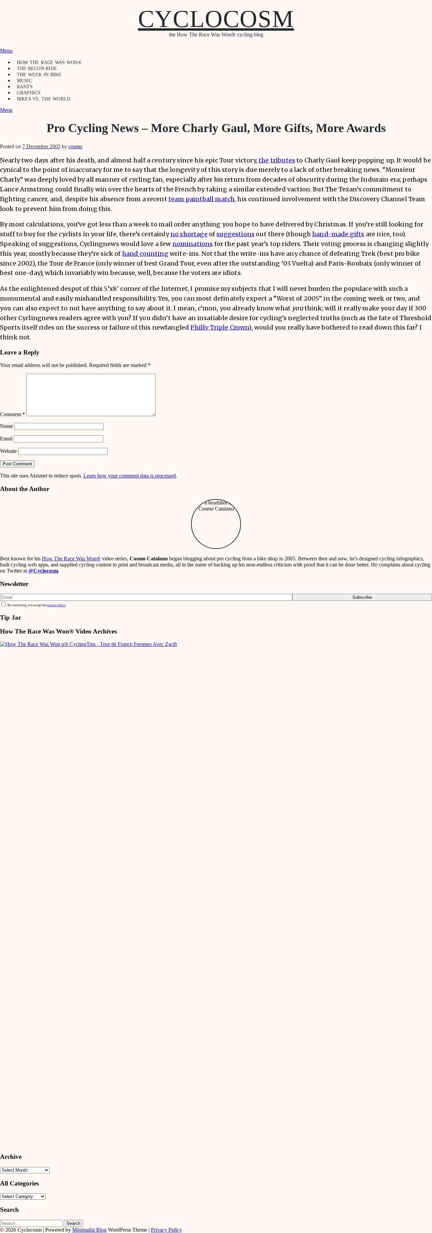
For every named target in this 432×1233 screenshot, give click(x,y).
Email (6, 438)
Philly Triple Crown (219, 327)
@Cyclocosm (43, 571)
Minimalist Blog (89, 1230)
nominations (192, 244)
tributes (282, 160)
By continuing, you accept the (36, 605)
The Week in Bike (39, 74)
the (264, 160)
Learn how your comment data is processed (129, 476)
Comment (12, 414)
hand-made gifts (338, 234)
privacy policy (56, 605)
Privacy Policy (166, 1230)
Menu (6, 51)
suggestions (235, 234)
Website (8, 451)
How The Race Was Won (71, 558)
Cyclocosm (216, 18)
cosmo (75, 146)
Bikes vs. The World (44, 98)
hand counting (145, 253)
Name (6, 426)
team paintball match (201, 199)
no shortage (189, 234)
